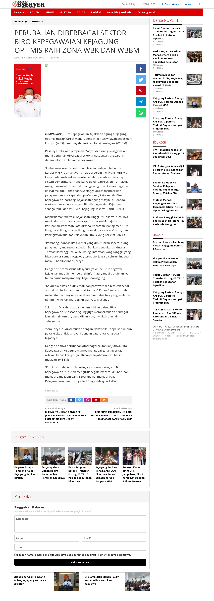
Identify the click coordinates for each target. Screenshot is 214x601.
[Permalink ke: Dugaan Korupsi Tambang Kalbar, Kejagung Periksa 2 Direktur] (26, 456)
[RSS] (104, 400)
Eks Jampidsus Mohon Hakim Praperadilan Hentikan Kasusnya (102, 580)
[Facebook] (71, 400)
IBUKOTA (194, 332)
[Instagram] (87, 400)
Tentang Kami (160, 338)
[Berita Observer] (29, 4)
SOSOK (156, 335)
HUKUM (182, 332)
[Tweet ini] (141, 79)
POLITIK (171, 332)
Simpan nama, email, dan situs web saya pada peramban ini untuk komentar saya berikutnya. (74, 554)
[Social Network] (199, 4)
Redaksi (168, 335)
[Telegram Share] (141, 101)
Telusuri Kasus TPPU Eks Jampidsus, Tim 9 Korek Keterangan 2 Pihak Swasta (134, 474)
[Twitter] (79, 400)
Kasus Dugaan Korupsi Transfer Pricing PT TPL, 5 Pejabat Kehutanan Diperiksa (80, 474)
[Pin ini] (141, 90)
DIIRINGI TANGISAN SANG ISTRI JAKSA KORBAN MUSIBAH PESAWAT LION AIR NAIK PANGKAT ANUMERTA (65, 415)
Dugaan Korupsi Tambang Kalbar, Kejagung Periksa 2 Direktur (30, 580)
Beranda (159, 332)
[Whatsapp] (141, 112)
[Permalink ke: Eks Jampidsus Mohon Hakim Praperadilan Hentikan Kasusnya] (53, 456)
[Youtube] (96, 400)
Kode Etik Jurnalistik (185, 335)
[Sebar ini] (141, 68)
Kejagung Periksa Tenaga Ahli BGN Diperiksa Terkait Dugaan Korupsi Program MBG (106, 474)
